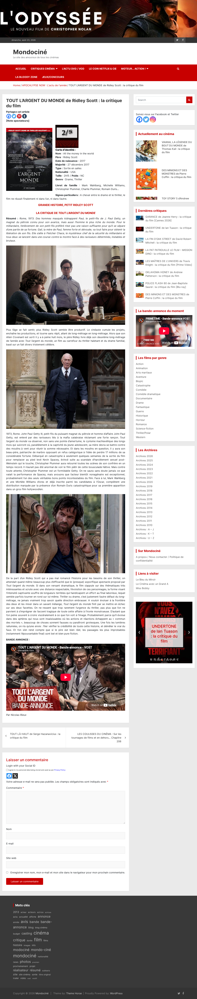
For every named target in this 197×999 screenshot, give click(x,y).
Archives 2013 (144, 512)
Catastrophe (143, 385)
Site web (11, 858)
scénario (46, 970)
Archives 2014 (144, 507)
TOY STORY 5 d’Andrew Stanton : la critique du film (175, 174)
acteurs (32, 912)
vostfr (34, 978)
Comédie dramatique (148, 394)
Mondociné (30, 52)
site (15, 974)
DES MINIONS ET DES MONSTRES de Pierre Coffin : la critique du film (176, 145)
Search (189, 100)
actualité (23, 917)
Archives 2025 (144, 460)
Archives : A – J (145, 529)
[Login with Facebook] (9, 776)
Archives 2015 (144, 503)
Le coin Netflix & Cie (103, 68)
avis (24, 921)
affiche (32, 917)
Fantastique (142, 407)
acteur (23, 912)
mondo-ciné (41, 950)
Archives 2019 (144, 486)
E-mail (10, 843)
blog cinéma (41, 927)
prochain (35, 962)
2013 (16, 912)
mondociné (24, 955)
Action (139, 363)
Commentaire (15, 787)
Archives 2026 (144, 456)
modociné (21, 950)
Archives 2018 (144, 490)
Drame (140, 402)
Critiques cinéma (43, 68)
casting (27, 933)
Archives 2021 (144, 477)
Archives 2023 (144, 469)
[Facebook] (8, 116)
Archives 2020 (144, 481)
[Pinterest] (19, 116)
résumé (35, 970)
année (16, 922)
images (27, 945)
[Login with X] (15, 776)
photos (25, 962)
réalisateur (20, 970)
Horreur (140, 419)
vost (29, 978)
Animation (142, 368)
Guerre (140, 411)
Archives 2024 (144, 464)
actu (15, 916)
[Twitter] (14, 116)
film (38, 939)
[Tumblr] (24, 116)
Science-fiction (144, 428)
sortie (34, 974)
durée (29, 940)
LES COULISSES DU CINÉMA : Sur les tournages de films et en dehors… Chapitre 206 (96, 737)
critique (19, 940)
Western (140, 437)
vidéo (23, 978)
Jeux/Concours (53, 77)
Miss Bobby (142, 588)
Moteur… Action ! (133, 68)
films (45, 940)
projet (32, 966)
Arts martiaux (144, 372)
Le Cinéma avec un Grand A (152, 583)
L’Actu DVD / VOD (73, 68)
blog (31, 927)
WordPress (116, 993)
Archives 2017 (144, 494)
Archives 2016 (144, 499)
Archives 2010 (144, 525)
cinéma (41, 933)
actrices (48, 912)
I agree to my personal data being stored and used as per (36, 770)
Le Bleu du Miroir (146, 579)
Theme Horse (74, 993)
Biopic (139, 381)
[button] (155, 660)
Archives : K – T (145, 533)
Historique (142, 415)
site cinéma (24, 974)
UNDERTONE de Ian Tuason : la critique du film (164, 633)
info (34, 945)
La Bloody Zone (26, 77)
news (15, 962)
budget (16, 934)
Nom (9, 829)
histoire (17, 945)
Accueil (20, 68)
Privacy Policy (59, 770)
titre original (45, 974)
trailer (16, 978)
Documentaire (144, 398)
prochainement (20, 966)
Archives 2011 (144, 520)
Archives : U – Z (145, 538)
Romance (141, 424)
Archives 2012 (144, 516)
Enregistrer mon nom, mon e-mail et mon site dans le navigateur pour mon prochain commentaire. (67, 872)
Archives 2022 (144, 473)
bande (34, 922)
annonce (44, 916)
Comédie (141, 389)
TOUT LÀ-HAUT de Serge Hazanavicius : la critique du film (35, 735)
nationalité (43, 956)
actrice (40, 912)
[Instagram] (153, 119)
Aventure (141, 376)
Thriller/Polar (143, 432)
